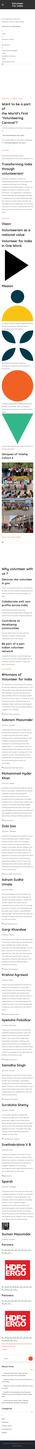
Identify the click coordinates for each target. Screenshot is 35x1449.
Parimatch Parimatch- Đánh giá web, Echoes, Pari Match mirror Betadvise (15, 1374)
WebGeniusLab (25, 1443)
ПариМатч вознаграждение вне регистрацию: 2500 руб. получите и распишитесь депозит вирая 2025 (17, 1394)
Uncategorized (7, 1429)
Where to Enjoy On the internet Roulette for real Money (17, 1381)
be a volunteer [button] (6, 669)
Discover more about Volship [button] (11, 537)
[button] (32, 4)
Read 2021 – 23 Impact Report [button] (12, 99)
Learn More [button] (5, 218)
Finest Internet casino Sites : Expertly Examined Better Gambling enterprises (15, 1402)
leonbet (4, 1349)
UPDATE (4, 1432)
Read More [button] (5, 150)
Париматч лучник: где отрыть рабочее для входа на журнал (17, 1387)
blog (3, 1419)
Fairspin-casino (7, 1426)
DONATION (5, 1422)
